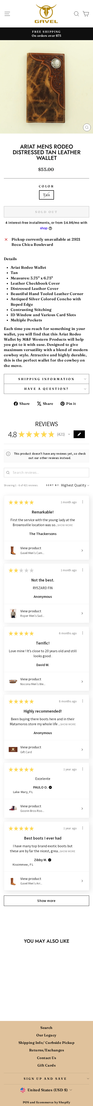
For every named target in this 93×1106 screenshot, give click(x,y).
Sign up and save (45, 1078)
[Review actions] (82, 502)
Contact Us (46, 1058)
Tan (46, 195)
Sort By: (53, 485)
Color (46, 186)
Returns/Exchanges (46, 1050)
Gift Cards (46, 1065)
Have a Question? (46, 389)
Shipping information (46, 379)
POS (26, 1102)
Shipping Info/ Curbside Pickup (46, 1042)
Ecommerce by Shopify (53, 1102)
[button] (69, 434)
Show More (65, 525)
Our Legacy (46, 1035)
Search (46, 1027)
